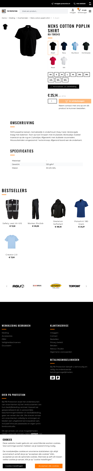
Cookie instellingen (14, 466)
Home (4, 18)
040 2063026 (81, 3)
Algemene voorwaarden (61, 352)
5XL (58, 80)
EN (90, 4)
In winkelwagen (76, 101)
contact (34, 434)
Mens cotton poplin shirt (40, 18)
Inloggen (54, 333)
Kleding (12, 18)
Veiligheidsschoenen (11, 342)
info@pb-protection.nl (62, 3)
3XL (86, 74)
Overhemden (23, 18)
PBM (4, 339)
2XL (79, 74)
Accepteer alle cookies (49, 466)
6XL (65, 80)
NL (90, 3)
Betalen (53, 345)
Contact (54, 336)
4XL (51, 80)
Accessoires (7, 336)
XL (73, 74)
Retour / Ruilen (57, 349)
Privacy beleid (56, 342)
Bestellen (54, 339)
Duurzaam (6, 345)
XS (50, 74)
